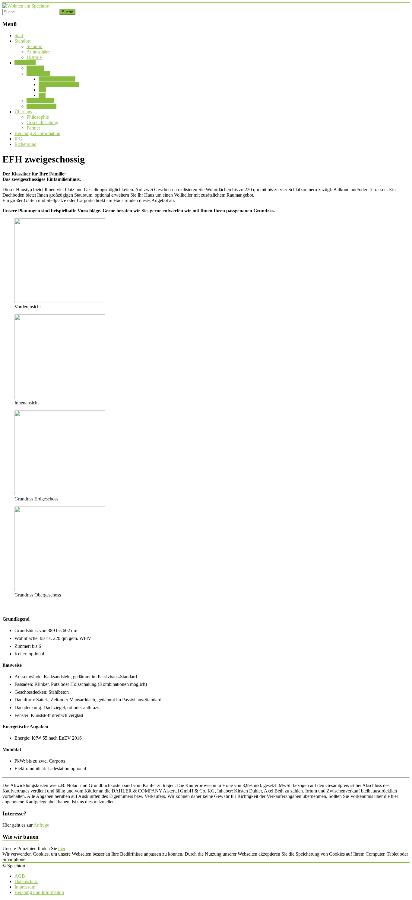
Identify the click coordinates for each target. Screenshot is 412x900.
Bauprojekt (25, 62)
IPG (18, 138)
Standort (22, 40)
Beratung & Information (37, 133)
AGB (19, 876)
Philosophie (38, 117)
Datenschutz (26, 881)
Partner (33, 127)
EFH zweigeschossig (59, 84)
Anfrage (41, 825)
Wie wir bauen (40, 100)
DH (42, 89)
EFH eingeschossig (57, 79)
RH (42, 95)
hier (61, 848)
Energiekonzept (41, 106)
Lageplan (35, 68)
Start (18, 35)
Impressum (24, 886)
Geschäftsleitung (42, 122)
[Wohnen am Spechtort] (25, 5)
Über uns (23, 111)
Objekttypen (38, 73)
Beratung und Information (39, 892)
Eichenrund (25, 144)
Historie (34, 57)
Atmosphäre (38, 51)
